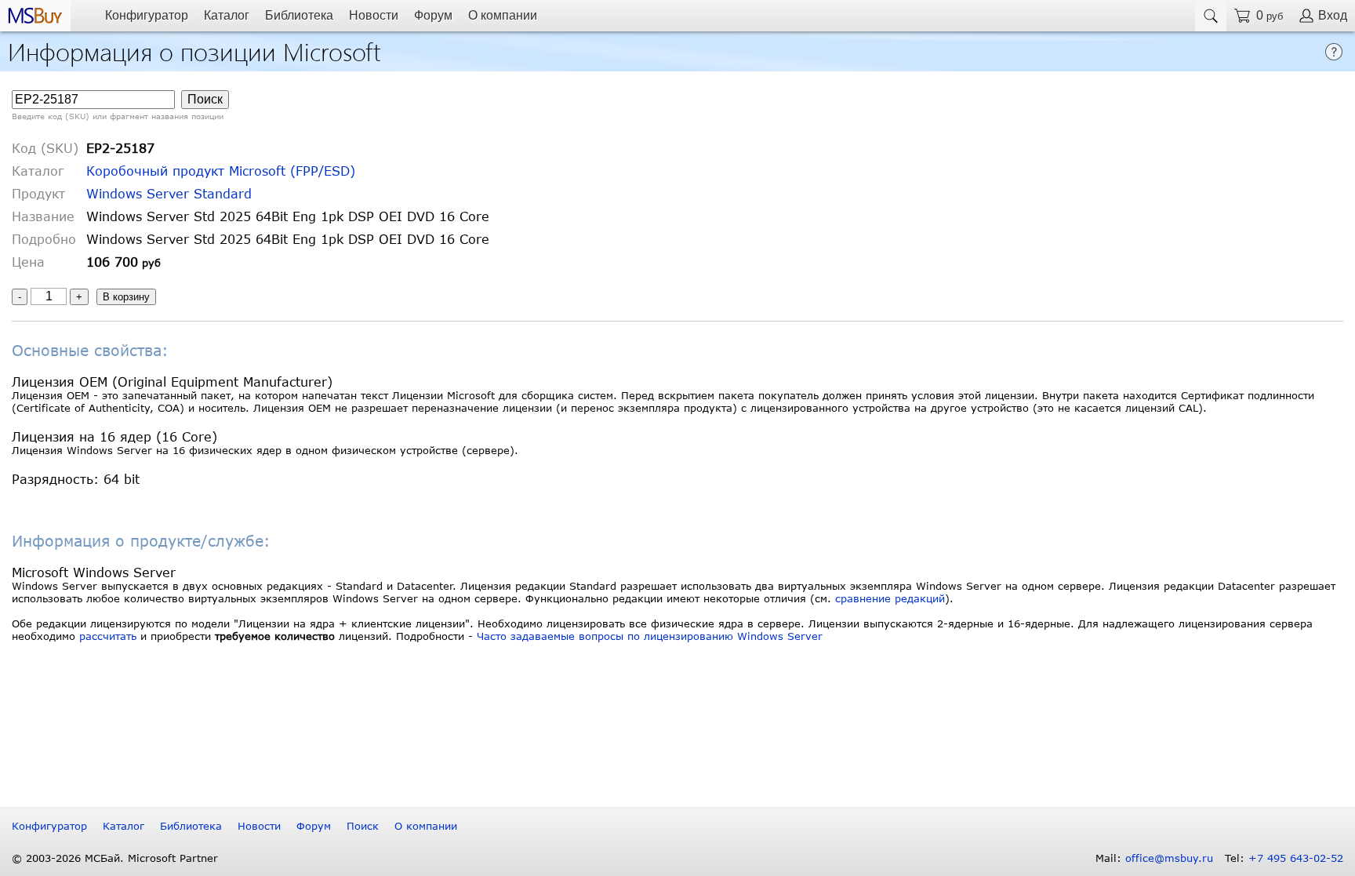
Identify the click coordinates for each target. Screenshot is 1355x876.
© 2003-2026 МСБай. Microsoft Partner (115, 858)
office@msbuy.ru (1169, 858)
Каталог (226, 15)
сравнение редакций (890, 598)
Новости (373, 15)
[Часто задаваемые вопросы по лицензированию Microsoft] (1333, 50)
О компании (502, 15)
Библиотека (299, 15)
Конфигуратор (146, 15)
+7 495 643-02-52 (1295, 858)
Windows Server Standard (169, 193)
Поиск (363, 826)
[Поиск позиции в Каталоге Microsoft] (1210, 15)
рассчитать (107, 636)
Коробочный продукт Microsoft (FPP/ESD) (220, 170)
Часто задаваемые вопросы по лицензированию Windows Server (650, 636)
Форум (433, 15)
